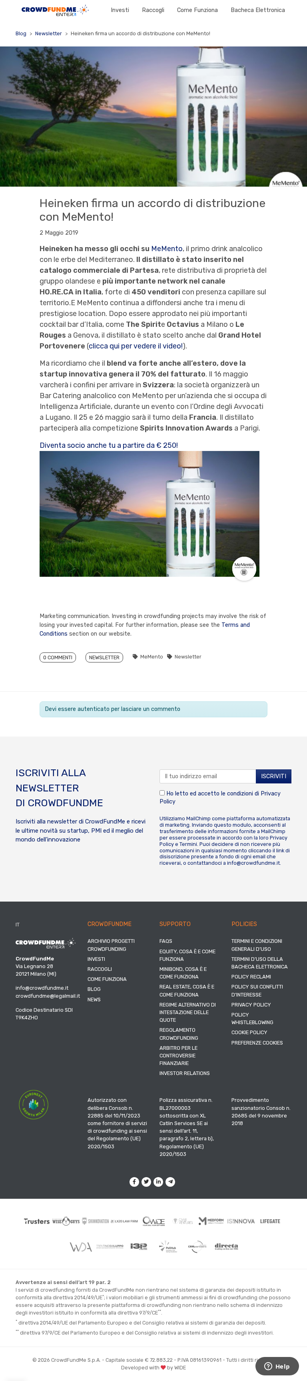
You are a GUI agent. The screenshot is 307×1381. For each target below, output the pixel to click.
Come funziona (197, 10)
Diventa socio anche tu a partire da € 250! (109, 445)
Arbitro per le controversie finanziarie (178, 1055)
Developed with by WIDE (153, 1368)
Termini (188, 844)
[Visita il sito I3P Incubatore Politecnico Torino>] (139, 1246)
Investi (120, 10)
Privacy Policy (251, 1005)
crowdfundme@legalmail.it (48, 996)
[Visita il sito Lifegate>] (270, 1221)
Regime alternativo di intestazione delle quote (187, 1012)
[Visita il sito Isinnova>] (241, 1221)
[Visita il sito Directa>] (226, 1246)
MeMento (167, 248)
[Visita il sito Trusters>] (37, 1221)
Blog (21, 33)
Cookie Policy (249, 1032)
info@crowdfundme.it (253, 863)
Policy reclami (251, 977)
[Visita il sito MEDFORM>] (212, 1221)
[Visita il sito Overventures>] (183, 1221)
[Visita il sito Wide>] (153, 1221)
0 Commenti (57, 657)
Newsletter (48, 33)
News (94, 999)
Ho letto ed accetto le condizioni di (220, 797)
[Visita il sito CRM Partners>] (197, 1247)
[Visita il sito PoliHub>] (168, 1246)
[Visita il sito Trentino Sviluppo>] (110, 1246)
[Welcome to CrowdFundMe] (55, 10)
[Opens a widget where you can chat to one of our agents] (277, 1367)
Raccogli (153, 10)
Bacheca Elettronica (258, 10)
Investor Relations (184, 1073)
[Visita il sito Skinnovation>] (95, 1221)
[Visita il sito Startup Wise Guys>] (66, 1221)
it (18, 925)
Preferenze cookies (257, 1043)
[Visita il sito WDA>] (80, 1246)
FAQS (165, 941)
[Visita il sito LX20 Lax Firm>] (124, 1221)
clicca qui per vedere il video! (136, 346)
